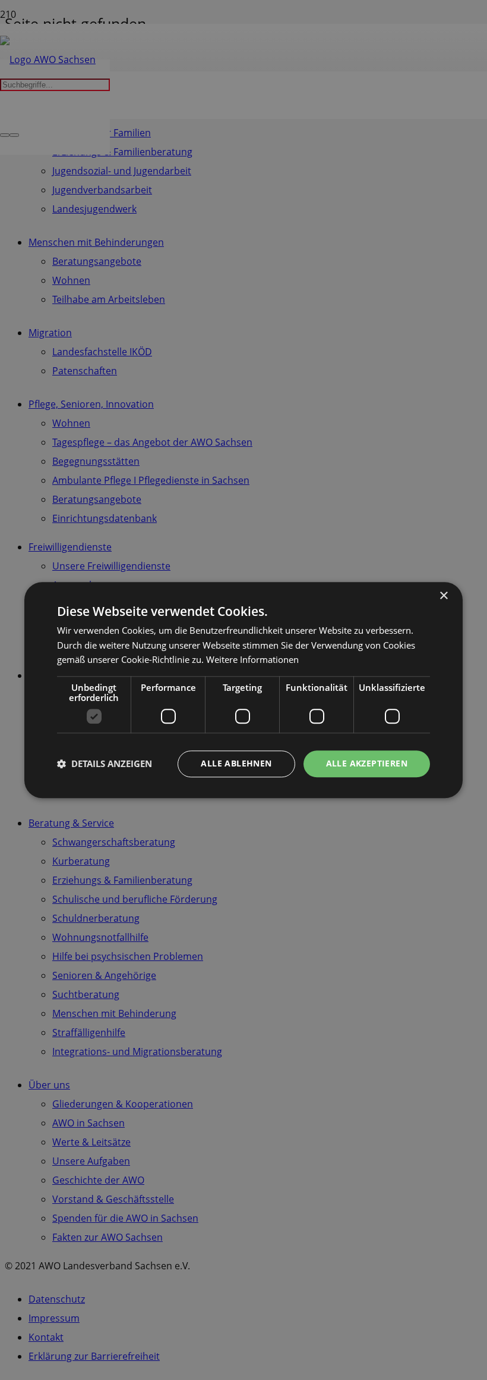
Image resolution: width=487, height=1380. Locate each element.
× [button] (443, 596)
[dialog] (243, 690)
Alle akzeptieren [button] (366, 763)
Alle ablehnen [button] (236, 763)
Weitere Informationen (252, 660)
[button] (104, 764)
